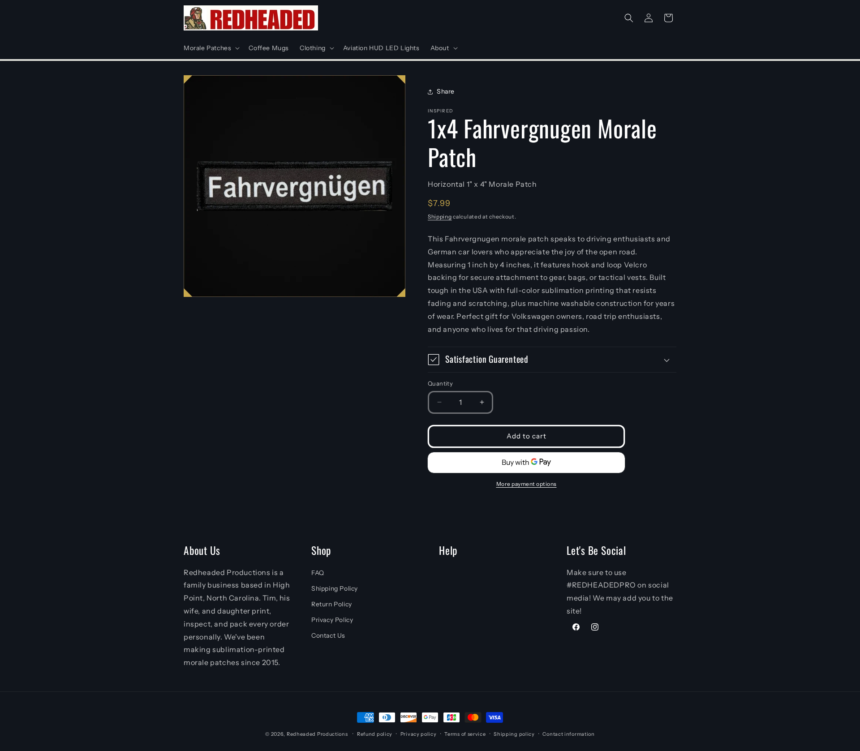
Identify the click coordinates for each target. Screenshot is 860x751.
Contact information (568, 734)
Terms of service (465, 734)
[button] (210, 48)
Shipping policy (514, 734)
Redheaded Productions (317, 734)
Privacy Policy (332, 620)
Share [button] (446, 91)
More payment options (526, 484)
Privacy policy (418, 734)
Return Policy (331, 604)
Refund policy (374, 734)
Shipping (440, 216)
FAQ (317, 573)
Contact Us (328, 635)
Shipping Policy (334, 588)
